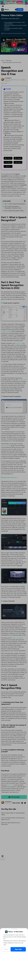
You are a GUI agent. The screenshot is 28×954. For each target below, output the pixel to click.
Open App (18, 949)
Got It (6, 949)
